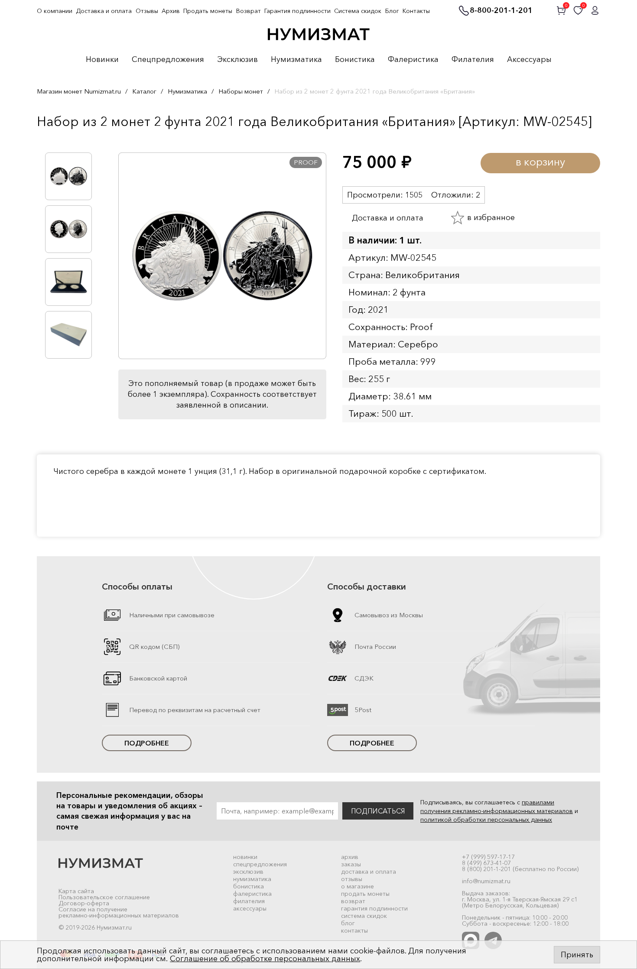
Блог (392, 11)
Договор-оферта (83, 903)
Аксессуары (529, 59)
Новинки (102, 59)
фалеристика (252, 894)
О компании (54, 11)
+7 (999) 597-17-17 (488, 857)
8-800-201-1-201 (501, 10)
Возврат (248, 11)
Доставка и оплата (104, 11)
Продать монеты (207, 11)
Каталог (144, 91)
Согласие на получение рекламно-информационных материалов (118, 912)
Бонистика (355, 59)
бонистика (248, 886)
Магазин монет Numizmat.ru (79, 91)
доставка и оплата (368, 871)
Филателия (473, 59)
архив (349, 857)
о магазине (357, 886)
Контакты (416, 11)
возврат (353, 901)
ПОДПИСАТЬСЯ (378, 811)
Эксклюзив (237, 59)
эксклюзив (248, 871)
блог (348, 923)
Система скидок (357, 11)
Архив (171, 11)
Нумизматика (296, 59)
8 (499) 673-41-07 (486, 863)
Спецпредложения (168, 59)
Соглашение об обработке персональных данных (265, 958)
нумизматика (252, 879)
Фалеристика (413, 59)
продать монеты (365, 894)
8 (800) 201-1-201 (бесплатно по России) (520, 869)
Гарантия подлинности (297, 11)
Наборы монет (240, 91)
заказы (351, 864)
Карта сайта (76, 891)
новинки (245, 857)
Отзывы (147, 11)
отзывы (351, 879)
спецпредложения (260, 864)
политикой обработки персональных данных (486, 819)
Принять (577, 954)
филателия (249, 901)
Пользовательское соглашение (104, 897)
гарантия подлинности (374, 908)
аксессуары (249, 908)
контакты (354, 930)
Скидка (56, 139)
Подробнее (146, 743)
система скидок (364, 916)
